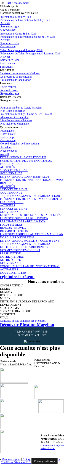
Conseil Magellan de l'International (19, 143)
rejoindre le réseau (17, 276)
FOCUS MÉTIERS (11, 224)
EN (9, 2)
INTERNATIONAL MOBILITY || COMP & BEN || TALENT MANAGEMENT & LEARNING (29, 242)
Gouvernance (7, 29)
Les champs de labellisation (15, 79)
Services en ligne (9, 26)
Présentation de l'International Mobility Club (25, 20)
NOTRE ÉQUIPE (10, 259)
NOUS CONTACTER (13, 272)
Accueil (4, 154)
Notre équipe (7, 137)
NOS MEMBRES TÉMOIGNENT (20, 250)
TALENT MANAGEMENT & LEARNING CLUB (30, 195)
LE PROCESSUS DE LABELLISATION (24, 218)
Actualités (6, 147)
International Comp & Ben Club (18, 33)
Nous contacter (8, 150)
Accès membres (20, 2)
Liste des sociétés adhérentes (16, 120)
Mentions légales (11, 459)
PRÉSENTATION (10, 253)
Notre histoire (8, 133)
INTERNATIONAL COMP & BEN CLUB (25, 176)
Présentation (7, 130)
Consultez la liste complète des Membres (23, 320)
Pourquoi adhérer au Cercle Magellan (21, 107)
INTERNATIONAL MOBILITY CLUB (23, 157)
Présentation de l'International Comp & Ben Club (27, 36)
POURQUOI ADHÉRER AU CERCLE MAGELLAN (31, 234)
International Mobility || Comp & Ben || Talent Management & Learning (26, 115)
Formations (6, 66)
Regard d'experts (9, 93)
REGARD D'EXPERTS (14, 231)
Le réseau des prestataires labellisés (20, 73)
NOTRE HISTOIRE (12, 256)
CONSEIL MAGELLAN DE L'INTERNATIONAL (30, 266)
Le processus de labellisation (16, 76)
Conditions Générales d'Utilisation (20, 462)
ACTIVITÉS (7, 166)
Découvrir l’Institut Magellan (27, 324)
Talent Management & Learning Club (21, 50)
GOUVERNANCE (11, 173)
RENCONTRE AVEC (13, 227)
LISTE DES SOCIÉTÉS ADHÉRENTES (24, 247)
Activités (5, 23)
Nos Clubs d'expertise (12, 110)
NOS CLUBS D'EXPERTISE (17, 237)
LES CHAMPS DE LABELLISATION (23, 221)
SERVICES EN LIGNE (14, 170)
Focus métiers (8, 86)
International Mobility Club (15, 16)
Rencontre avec (9, 90)
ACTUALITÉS (9, 269)
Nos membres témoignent (14, 123)
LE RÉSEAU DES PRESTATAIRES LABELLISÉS (30, 215)
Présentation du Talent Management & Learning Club (30, 53)
